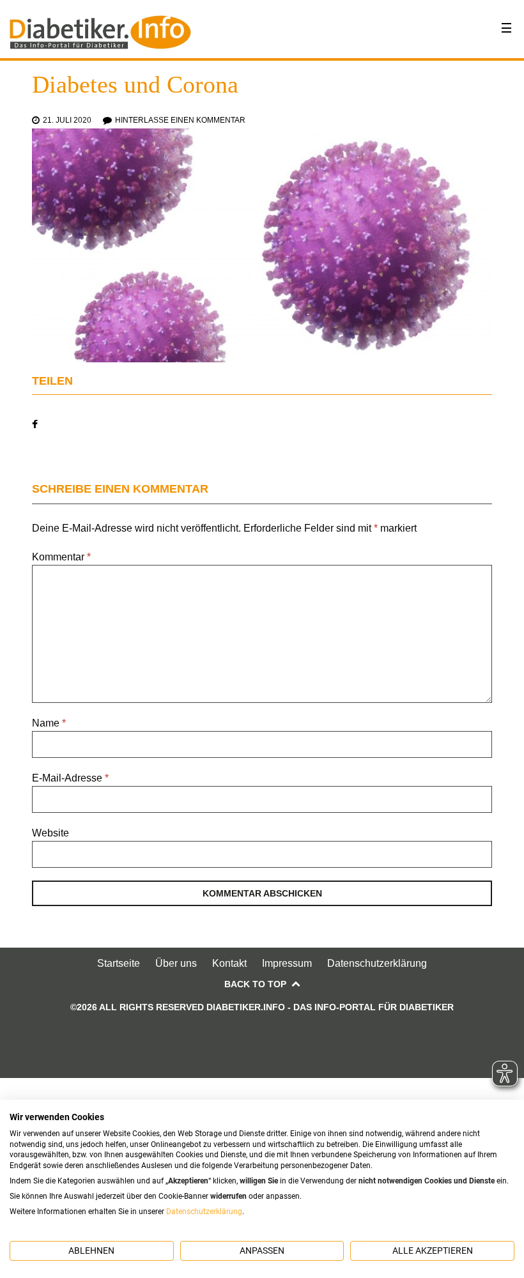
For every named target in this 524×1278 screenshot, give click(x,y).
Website (50, 833)
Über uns (176, 963)
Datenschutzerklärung (377, 963)
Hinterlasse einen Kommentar (180, 120)
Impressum (287, 963)
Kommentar (61, 556)
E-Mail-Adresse (70, 778)
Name (49, 723)
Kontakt (229, 963)
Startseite (118, 963)
